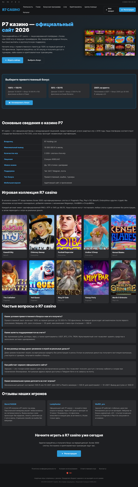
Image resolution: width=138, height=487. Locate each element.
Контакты (102, 469)
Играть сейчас (14, 60)
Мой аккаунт (111, 10)
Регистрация (129, 10)
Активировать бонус (20, 103)
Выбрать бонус (34, 60)
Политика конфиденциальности (44, 469)
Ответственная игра (88, 469)
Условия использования (68, 469)
